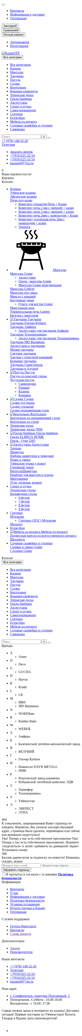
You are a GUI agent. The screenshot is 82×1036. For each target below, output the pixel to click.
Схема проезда (20, 934)
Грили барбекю (21, 99)
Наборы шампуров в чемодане (32, 456)
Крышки (25, 395)
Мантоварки (19, 478)
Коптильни (18, 87)
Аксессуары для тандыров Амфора (44, 330)
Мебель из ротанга (23, 121)
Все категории (20, 64)
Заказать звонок (21, 152)
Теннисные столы (23, 490)
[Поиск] (49, 137)
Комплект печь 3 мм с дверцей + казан (46, 211)
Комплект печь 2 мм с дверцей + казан (46, 208)
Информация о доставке (27, 14)
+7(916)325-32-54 (22, 155)
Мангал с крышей (23, 296)
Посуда (15, 80)
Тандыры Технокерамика (28, 334)
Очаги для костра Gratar (36, 304)
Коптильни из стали (24, 422)
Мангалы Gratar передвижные (40, 285)
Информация (11, 882)
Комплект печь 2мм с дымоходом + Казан (48, 215)
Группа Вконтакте (23, 926)
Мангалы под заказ (23, 292)
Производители (21, 952)
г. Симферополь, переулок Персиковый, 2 (40, 996)
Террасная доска (21, 95)
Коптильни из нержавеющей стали (35, 418)
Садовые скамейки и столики (31, 125)
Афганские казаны (23, 196)
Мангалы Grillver (22, 289)
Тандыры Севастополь (26, 365)
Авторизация (19, 42)
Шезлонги (17, 539)
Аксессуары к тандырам (27, 346)
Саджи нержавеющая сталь (29, 410)
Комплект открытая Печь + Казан (43, 204)
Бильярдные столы (23, 494)
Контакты (17, 10)
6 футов (24, 497)
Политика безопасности (27, 900)
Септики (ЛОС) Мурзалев (37, 520)
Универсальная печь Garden (30, 311)
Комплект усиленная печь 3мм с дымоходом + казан (42, 221)
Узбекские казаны (23, 192)
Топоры (15, 448)
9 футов (24, 509)
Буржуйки (17, 118)
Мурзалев (17, 516)
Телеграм (8, 144)
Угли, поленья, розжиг (26, 482)
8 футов (24, 505)
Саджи (15, 83)
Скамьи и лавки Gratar (26, 547)
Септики (16, 114)
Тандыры (17, 76)
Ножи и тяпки (20, 459)
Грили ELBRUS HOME (27, 437)
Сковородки (27, 384)
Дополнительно (13, 941)
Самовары (17, 129)
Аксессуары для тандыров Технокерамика (49, 338)
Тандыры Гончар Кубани (28, 323)
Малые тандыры (22, 349)
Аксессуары (18, 102)
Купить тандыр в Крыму (27, 908)
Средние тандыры (23, 353)
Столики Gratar (21, 551)
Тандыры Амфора (23, 327)
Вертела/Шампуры (23, 471)
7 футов (24, 501)
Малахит (16, 524)
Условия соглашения (25, 904)
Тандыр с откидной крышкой (31, 357)
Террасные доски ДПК (26, 429)
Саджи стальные (22, 406)
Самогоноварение (23, 110)
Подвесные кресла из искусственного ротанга (43, 535)
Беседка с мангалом (24, 315)
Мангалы (16, 72)
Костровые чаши (22, 300)
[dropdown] (3, 4)
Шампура (17, 452)
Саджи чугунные (22, 403)
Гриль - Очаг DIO (22, 440)
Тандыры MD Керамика (27, 342)
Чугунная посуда (22, 380)
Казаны (15, 68)
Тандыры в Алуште (24, 368)
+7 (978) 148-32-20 (15, 141)
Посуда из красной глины (28, 376)
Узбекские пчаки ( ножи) (28, 463)
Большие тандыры (23, 361)
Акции (15, 948)
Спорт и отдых (21, 106)
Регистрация (19, 46)
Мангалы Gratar (21, 273)
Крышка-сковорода (24, 91)
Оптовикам (18, 18)
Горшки (24, 387)
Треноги (24, 227)
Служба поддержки (16, 919)
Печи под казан (21, 200)
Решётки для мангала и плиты (31, 475)
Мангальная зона (22, 308)
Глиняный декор (22, 467)
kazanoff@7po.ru (21, 163)
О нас (14, 893)
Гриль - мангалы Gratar (35, 281)
